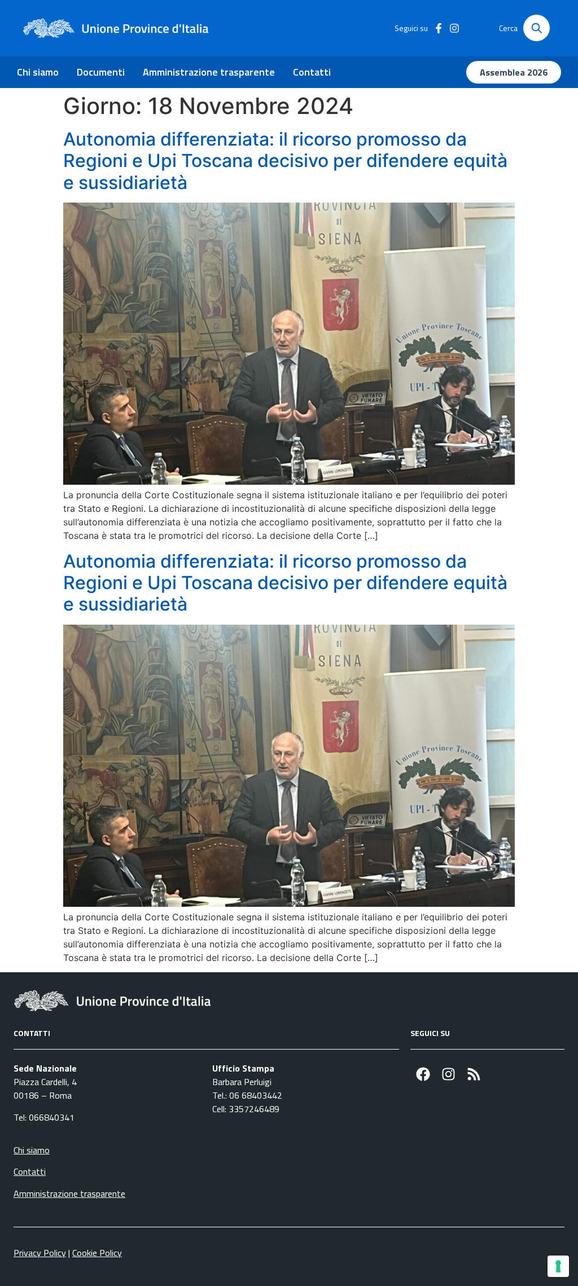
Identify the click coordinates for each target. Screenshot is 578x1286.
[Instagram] (448, 1074)
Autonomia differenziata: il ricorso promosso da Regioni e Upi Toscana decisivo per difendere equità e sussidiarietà (285, 161)
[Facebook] (423, 1074)
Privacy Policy (40, 1252)
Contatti (312, 72)
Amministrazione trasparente (209, 72)
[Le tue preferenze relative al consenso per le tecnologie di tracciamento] (558, 1266)
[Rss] (474, 1074)
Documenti (101, 72)
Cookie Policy (97, 1252)
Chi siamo (38, 72)
